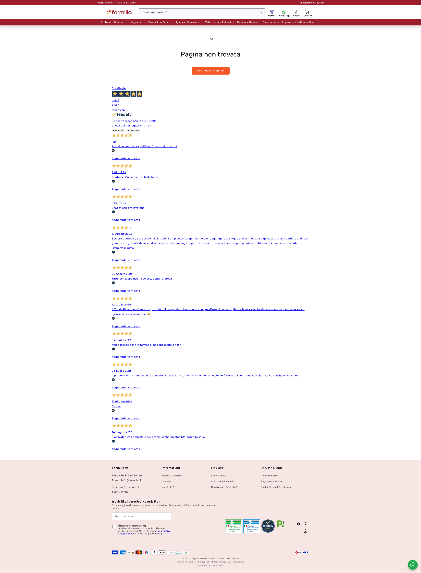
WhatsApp (284, 15)
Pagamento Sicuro (271, 481)
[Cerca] (261, 12)
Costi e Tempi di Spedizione (276, 487)
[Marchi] (271, 11)
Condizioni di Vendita (223, 481)
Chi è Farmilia (218, 475)
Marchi (271, 15)
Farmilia (214, 559)
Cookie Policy (219, 562)
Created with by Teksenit (210, 565)
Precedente (118, 130)
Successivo (133, 130)
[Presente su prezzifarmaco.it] (280, 527)
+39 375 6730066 (130, 475)
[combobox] (202, 12)
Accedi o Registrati (172, 475)
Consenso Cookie (236, 562)
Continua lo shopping (211, 70)
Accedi (296, 15)
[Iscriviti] (167, 516)
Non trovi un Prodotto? (224, 487)
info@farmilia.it (105, 2)
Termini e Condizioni (186, 562)
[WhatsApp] (284, 11)
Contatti (166, 481)
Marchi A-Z (167, 487)
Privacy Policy (205, 562)
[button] (307, 11)
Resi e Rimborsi (269, 475)
